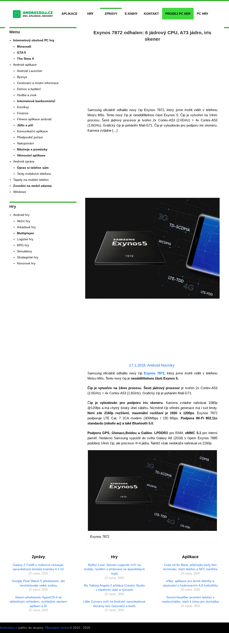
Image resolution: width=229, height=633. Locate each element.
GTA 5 (21, 52)
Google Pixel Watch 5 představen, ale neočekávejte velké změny (38, 583)
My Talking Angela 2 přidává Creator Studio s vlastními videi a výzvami (114, 588)
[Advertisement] (152, 73)
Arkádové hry (26, 227)
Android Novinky (161, 365)
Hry (90, 13)
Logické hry (25, 239)
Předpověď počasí (30, 137)
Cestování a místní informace (38, 83)
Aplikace (69, 13)
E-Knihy (131, 13)
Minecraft (24, 46)
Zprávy (111, 13)
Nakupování (25, 143)
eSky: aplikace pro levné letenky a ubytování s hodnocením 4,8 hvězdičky (190, 583)
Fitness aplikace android (34, 119)
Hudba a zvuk (26, 95)
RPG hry (23, 245)
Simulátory (24, 251)
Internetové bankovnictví (36, 101)
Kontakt (151, 13)
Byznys (22, 77)
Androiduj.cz (8, 627)
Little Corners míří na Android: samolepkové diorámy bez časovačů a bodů (114, 604)
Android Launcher (29, 71)
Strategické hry (27, 257)
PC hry (202, 13)
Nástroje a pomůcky (32, 149)
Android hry (21, 215)
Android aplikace (25, 64)
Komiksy (23, 107)
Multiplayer (25, 233)
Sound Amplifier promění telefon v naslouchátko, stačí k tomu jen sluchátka (190, 599)
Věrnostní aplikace (31, 155)
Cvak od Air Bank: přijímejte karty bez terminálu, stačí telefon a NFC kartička (190, 567)
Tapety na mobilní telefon (31, 179)
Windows (19, 192)
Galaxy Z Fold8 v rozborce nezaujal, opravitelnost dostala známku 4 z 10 (38, 567)
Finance (22, 113)
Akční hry (23, 221)
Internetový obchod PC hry (33, 40)
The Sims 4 (25, 58)
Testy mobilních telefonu (34, 173)
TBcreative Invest (56, 627)
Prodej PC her (178, 13)
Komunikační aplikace (32, 131)
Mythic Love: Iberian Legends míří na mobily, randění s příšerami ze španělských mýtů (114, 569)
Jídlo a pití (25, 125)
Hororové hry (26, 263)
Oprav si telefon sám (33, 167)
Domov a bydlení (29, 89)
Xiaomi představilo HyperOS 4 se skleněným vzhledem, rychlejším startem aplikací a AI (38, 601)
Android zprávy (23, 161)
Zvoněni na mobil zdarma (32, 186)
